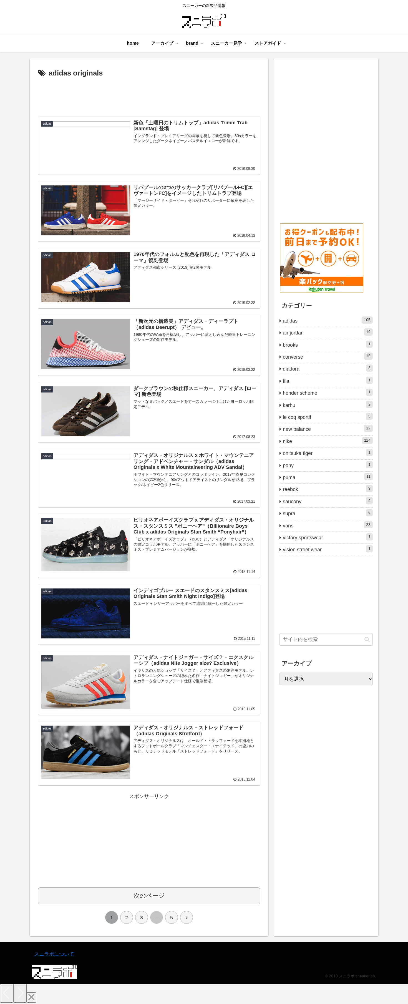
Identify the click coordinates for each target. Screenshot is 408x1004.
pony (327, 465)
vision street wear (327, 549)
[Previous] (6, 993)
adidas (327, 321)
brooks (327, 345)
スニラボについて (54, 954)
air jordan (327, 332)
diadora (327, 369)
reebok (327, 489)
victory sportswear (327, 537)
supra (327, 513)
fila (327, 381)
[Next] (20, 993)
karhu (327, 405)
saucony (327, 501)
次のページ (149, 895)
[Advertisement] (149, 94)
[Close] (31, 997)
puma (327, 477)
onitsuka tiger (327, 453)
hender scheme (327, 393)
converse (327, 357)
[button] (367, 639)
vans (327, 525)
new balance (327, 429)
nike (327, 441)
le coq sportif (327, 417)
